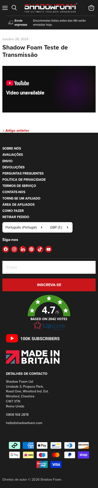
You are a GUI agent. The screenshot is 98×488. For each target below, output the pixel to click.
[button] (49, 313)
